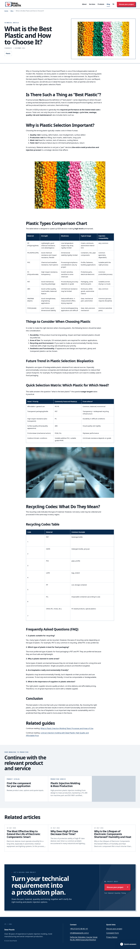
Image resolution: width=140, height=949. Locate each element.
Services (92, 4)
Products (101, 4)
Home (6, 11)
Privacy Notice (111, 937)
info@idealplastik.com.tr (79, 933)
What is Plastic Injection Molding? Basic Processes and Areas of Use (66, 728)
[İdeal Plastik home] (13, 4)
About (84, 4)
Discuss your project (126, 4)
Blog (108, 4)
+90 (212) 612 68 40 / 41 (79, 929)
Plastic (8, 53)
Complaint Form (112, 933)
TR (113, 4)
